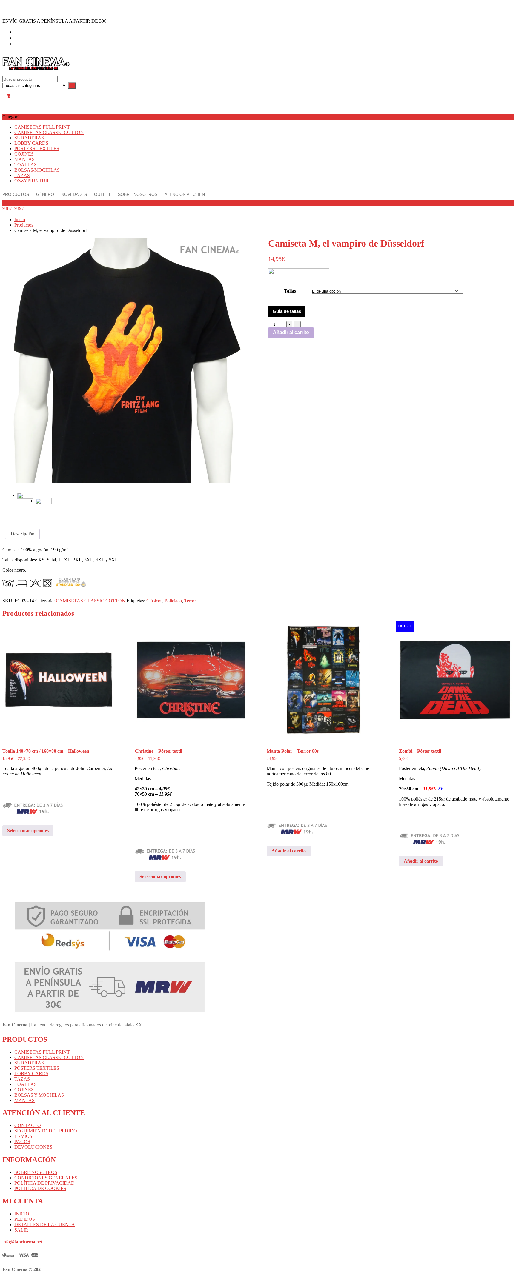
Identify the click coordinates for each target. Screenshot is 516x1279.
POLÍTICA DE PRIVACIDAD (44, 1183)
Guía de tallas (287, 311)
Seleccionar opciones (28, 830)
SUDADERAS (29, 137)
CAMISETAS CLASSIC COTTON (49, 132)
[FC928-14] (125, 360)
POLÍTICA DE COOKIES (40, 1188)
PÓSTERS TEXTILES (36, 148)
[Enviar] (72, 85)
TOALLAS (25, 164)
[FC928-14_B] (44, 506)
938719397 (13, 208)
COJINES (24, 153)
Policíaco (173, 600)
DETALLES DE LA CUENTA (44, 1224)
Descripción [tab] (23, 533)
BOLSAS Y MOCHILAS (39, 1095)
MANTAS (24, 159)
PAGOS (22, 1141)
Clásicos (154, 600)
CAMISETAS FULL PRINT (42, 127)
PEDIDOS (24, 1219)
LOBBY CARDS (31, 143)
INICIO (21, 1213)
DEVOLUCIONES (33, 1146)
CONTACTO (27, 1125)
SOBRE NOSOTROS (35, 1172)
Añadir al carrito (291, 332)
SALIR (21, 1229)
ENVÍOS (23, 1136)
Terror (190, 600)
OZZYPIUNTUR (31, 180)
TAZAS (22, 175)
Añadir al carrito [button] (288, 850)
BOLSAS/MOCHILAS (37, 170)
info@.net (22, 1241)
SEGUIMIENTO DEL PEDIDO (45, 1130)
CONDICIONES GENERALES (45, 1177)
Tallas (290, 290)
